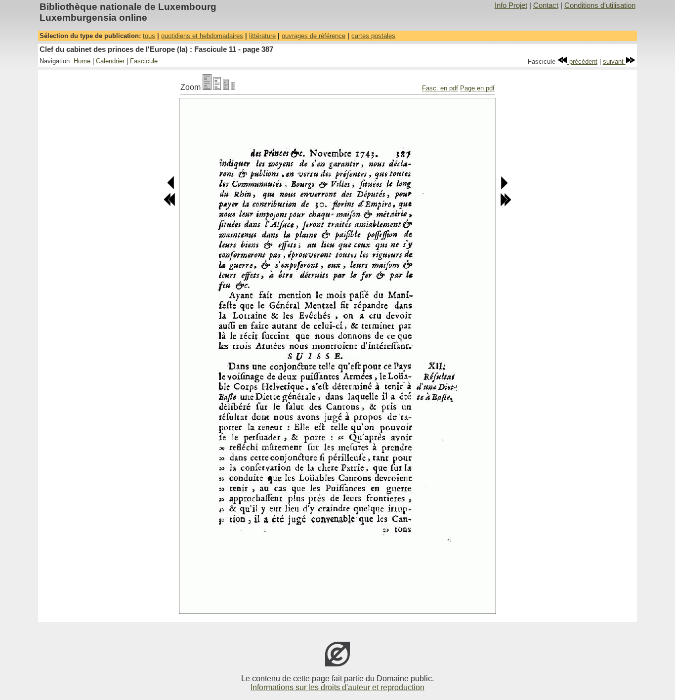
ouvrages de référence (313, 36)
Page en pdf (477, 88)
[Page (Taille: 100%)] (207, 87)
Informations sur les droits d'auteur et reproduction (337, 687)
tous (149, 36)
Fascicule (144, 61)
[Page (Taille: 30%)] (233, 87)
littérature (262, 36)
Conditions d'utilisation (599, 5)
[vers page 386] (171, 187)
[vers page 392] (505, 204)
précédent (582, 61)
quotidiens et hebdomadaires (202, 36)
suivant (614, 61)
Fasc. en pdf (440, 88)
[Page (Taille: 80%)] (217, 87)
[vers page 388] (504, 187)
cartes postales (373, 36)
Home (82, 61)
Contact (545, 5)
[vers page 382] (169, 204)
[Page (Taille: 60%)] (226, 87)
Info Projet (511, 5)
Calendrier (110, 61)
